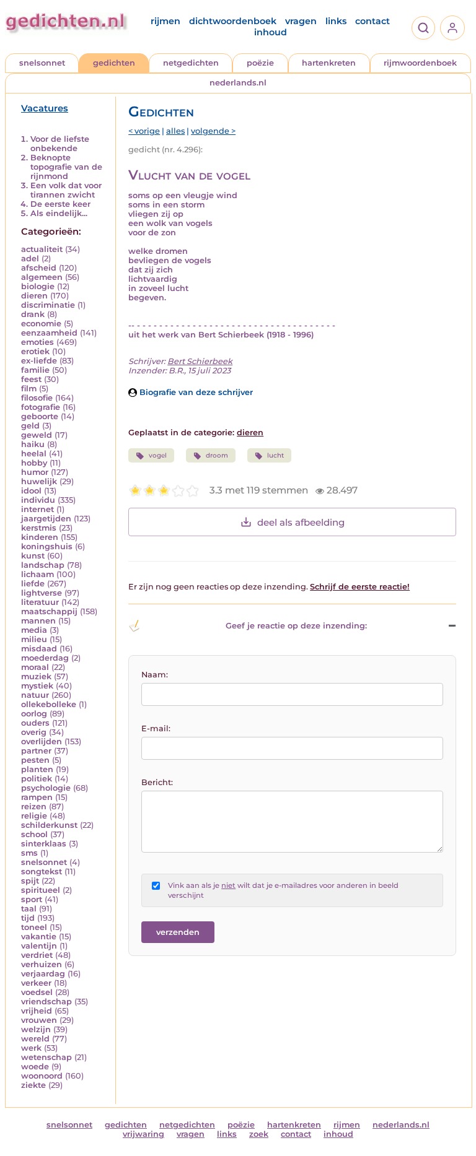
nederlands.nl (238, 82)
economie (41, 323)
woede (35, 1066)
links (335, 21)
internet (37, 509)
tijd (28, 918)
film (29, 388)
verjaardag (43, 973)
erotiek (35, 351)
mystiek (37, 685)
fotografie (40, 407)
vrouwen (39, 1020)
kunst (33, 555)
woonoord (42, 1075)
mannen (38, 620)
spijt (30, 880)
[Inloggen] (452, 27)
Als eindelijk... (58, 213)
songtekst (41, 871)
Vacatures (44, 108)
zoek (258, 1134)
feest (31, 379)
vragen (301, 21)
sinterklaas (43, 843)
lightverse (41, 593)
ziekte (33, 1085)
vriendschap (46, 1001)
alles (175, 131)
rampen (37, 797)
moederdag (45, 658)
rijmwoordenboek (420, 62)
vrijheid (36, 1010)
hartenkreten (329, 62)
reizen (33, 806)
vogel (158, 455)
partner (36, 750)
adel (30, 258)
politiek (36, 778)
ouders (35, 723)
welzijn (36, 1029)
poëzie (260, 62)
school (34, 834)
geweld (36, 435)
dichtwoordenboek (232, 21)
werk (31, 1048)
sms (29, 853)
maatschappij (49, 611)
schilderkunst (49, 825)
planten (37, 769)
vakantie (38, 936)
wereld (35, 1038)
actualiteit (42, 249)
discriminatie (48, 305)
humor (34, 472)
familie (35, 370)
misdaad (39, 648)
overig (33, 732)
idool (31, 490)
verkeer (36, 983)
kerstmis (38, 527)
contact (372, 21)
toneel (34, 927)
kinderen (39, 537)
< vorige (144, 131)
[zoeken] (423, 28)
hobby (34, 462)
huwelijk (39, 481)
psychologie (46, 788)
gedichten (114, 62)
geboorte (39, 416)
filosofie (37, 397)
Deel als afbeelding (301, 522)
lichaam (37, 574)
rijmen (165, 21)
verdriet (37, 955)
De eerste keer (60, 204)
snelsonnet (42, 62)
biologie (38, 286)
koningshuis (47, 546)
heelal (33, 453)
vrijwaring (143, 1134)
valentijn (39, 945)
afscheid (38, 267)
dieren (34, 295)
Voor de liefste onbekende (59, 143)
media (34, 630)
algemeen (42, 277)
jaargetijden (46, 518)
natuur (35, 695)
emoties (37, 342)
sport (31, 899)
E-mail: (155, 728)
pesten (35, 760)
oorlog (34, 713)
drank (33, 314)
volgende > (213, 131)
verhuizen (41, 964)
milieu (34, 639)
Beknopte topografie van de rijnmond (66, 167)
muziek (36, 676)
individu (38, 500)
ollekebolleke (48, 704)
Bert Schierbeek (199, 361)
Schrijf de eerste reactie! (360, 586)
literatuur (40, 602)
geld (30, 425)
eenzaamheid (49, 332)
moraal (35, 667)
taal (29, 908)
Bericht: (157, 782)
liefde (33, 583)
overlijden (41, 741)
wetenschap (46, 1057)
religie (34, 815)
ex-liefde (39, 360)
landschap (42, 565)
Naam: (154, 674)
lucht (275, 455)
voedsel (37, 992)
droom (217, 455)
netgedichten (191, 62)
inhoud (270, 32)
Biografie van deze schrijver (195, 392)
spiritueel (40, 890)
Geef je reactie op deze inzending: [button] (296, 625)
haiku (33, 444)
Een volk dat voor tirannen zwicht (66, 190)
